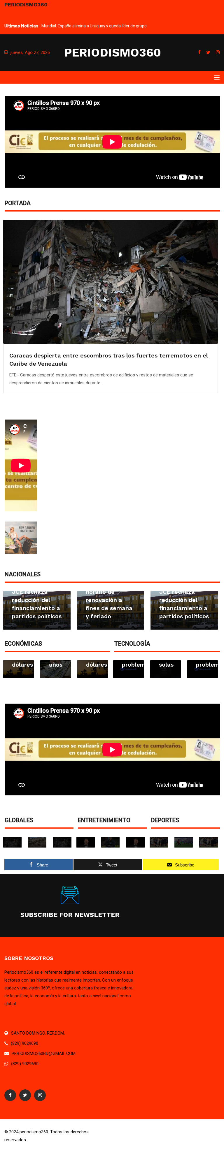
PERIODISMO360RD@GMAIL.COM (44, 1053)
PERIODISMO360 (112, 52)
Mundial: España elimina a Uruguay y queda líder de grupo (94, 26)
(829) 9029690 (24, 1043)
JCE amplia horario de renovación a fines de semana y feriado (109, 600)
